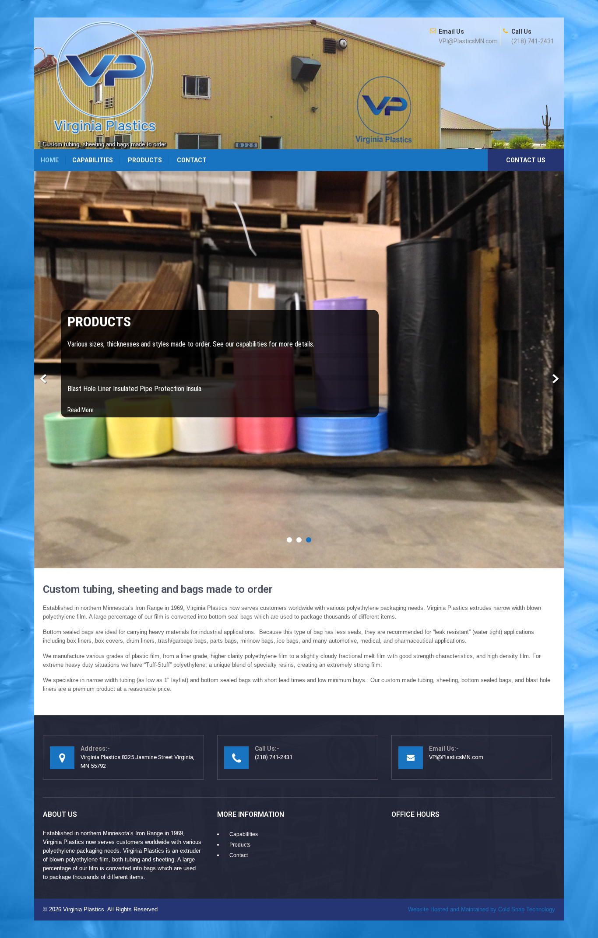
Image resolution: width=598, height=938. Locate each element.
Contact (192, 160)
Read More (80, 409)
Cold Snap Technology (481, 909)
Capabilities (92, 160)
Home (50, 160)
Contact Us (525, 160)
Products (145, 160)
